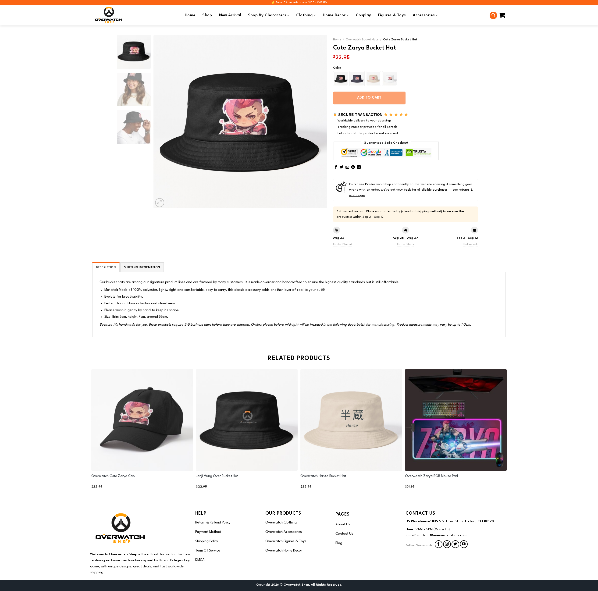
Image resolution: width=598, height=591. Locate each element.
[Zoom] (159, 202)
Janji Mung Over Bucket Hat (217, 476)
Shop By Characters (267, 15)
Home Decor (334, 15)
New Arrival (230, 15)
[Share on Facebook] (336, 167)
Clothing (304, 15)
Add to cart (369, 98)
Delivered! (470, 244)
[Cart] (502, 15)
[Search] (493, 15)
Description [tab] (106, 267)
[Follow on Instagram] (447, 544)
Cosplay (363, 15)
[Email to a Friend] (347, 167)
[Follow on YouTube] (464, 544)
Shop (207, 15)
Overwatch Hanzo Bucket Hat (323, 476)
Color (337, 67)
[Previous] (163, 121)
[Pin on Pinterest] (353, 167)
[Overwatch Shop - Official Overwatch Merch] (109, 15)
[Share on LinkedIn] (359, 167)
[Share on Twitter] (341, 167)
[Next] (317, 121)
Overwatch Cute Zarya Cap (113, 476)
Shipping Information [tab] (142, 267)
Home (190, 15)
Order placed (342, 244)
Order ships (405, 244)
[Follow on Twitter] (455, 544)
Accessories (424, 15)
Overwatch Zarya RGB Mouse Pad (431, 476)
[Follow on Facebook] (438, 544)
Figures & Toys (392, 15)
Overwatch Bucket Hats (362, 39)
